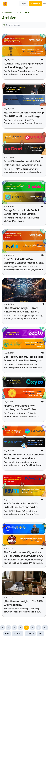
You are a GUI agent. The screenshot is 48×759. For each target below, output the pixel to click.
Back (19, 633)
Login (23, 3)
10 (45, 627)
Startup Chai (7, 12)
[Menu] (44, 3)
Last (41, 633)
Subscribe (35, 3)
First (7, 633)
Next (28, 633)
